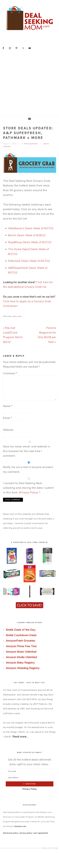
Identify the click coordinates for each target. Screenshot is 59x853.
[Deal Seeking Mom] (29, 31)
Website (8, 429)
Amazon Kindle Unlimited (21, 657)
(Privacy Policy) (28, 492)
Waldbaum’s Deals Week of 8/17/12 (31, 228)
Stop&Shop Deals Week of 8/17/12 (30, 242)
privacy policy (26, 833)
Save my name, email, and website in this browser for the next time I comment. (26, 451)
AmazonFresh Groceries (20, 640)
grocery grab (16, 316)
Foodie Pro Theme (50, 848)
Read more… (20, 736)
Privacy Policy (29, 789)
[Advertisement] (29, 84)
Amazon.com (20, 826)
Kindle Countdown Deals (21, 635)
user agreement (40, 833)
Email (7, 418)
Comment (10, 373)
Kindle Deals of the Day (21, 629)
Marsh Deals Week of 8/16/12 (27, 235)
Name (8, 406)
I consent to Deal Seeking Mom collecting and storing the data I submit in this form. (28, 487)
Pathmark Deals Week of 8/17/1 (28, 261)
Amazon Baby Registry (20, 662)
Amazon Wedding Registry (23, 668)
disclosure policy (10, 833)
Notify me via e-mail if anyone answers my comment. (28, 469)
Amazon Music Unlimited (21, 651)
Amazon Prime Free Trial (21, 646)
